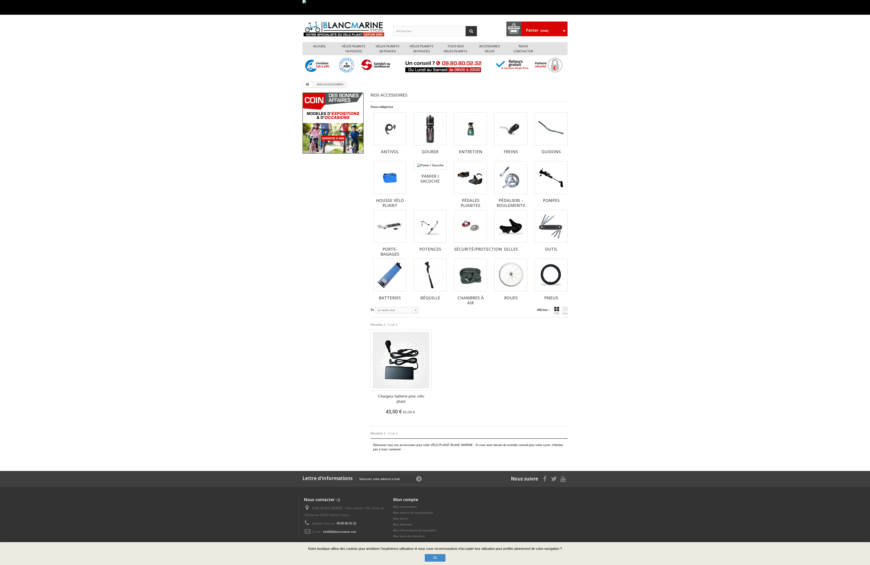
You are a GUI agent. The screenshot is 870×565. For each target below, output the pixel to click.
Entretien (470, 151)
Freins (511, 151)
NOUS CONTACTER (523, 48)
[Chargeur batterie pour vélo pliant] (401, 360)
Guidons (551, 151)
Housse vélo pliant (390, 203)
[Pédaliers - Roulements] (510, 177)
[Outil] (551, 226)
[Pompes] (551, 177)
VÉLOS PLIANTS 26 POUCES (421, 48)
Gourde (430, 151)
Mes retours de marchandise (413, 512)
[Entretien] (470, 128)
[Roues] (510, 275)
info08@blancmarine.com (339, 531)
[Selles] (510, 226)
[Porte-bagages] (389, 226)
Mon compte (405, 499)
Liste (565, 313)
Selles (511, 249)
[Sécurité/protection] (470, 226)
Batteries (390, 298)
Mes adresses (402, 524)
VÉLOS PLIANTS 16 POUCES (353, 48)
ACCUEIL (319, 46)
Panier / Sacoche (430, 178)
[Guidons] (551, 128)
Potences (430, 249)
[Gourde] (430, 128)
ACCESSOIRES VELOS (489, 48)
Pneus (551, 298)
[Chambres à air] (470, 275)
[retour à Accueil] (307, 84)
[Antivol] (389, 128)
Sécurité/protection (478, 249)
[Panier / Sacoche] (430, 165)
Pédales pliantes (470, 203)
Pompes (551, 200)
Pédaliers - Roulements (511, 203)
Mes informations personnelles (415, 530)
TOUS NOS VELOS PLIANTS (455, 48)
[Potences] (430, 226)
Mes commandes (405, 507)
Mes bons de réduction (409, 536)
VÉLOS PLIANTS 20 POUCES (387, 48)
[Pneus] (551, 275)
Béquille (430, 298)
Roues (511, 298)
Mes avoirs (400, 518)
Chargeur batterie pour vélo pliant (401, 399)
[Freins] (510, 128)
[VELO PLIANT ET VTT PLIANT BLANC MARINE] (344, 27)
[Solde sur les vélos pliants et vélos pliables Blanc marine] (435, 7)
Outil (551, 249)
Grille (556, 313)
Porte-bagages (389, 251)
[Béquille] (430, 275)
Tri (372, 310)
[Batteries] (389, 275)
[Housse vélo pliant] (389, 177)
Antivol (390, 151)
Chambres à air (470, 300)
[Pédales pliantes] (470, 177)
